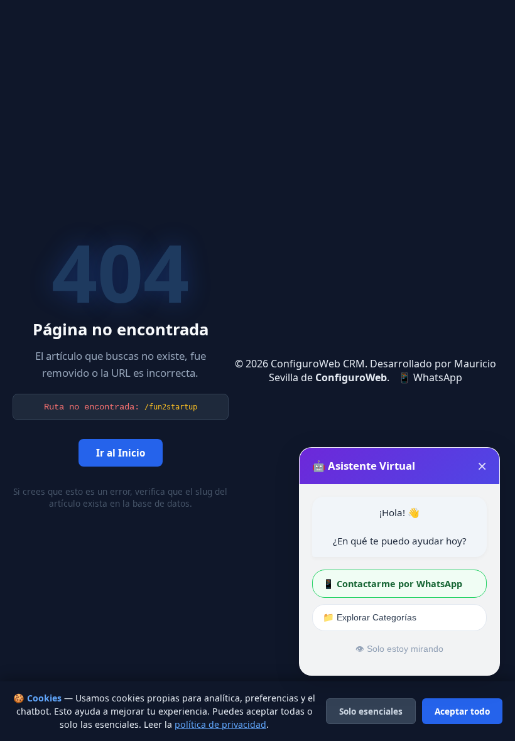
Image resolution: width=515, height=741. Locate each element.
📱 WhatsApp (430, 377)
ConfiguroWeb (351, 377)
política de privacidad (220, 724)
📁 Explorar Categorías (369, 617)
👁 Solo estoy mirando (399, 649)
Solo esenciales (371, 711)
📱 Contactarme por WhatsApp (392, 584)
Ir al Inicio (120, 452)
